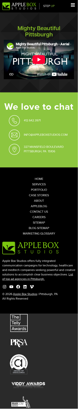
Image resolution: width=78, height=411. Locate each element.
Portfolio (39, 190)
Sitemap (39, 223)
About (39, 201)
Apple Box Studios (25, 294)
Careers (39, 217)
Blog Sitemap (39, 228)
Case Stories (39, 195)
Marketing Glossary (39, 233)
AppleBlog (39, 206)
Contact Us (39, 212)
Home (39, 179)
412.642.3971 (32, 120)
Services (39, 184)
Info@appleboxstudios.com (46, 135)
